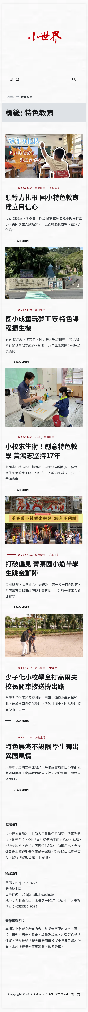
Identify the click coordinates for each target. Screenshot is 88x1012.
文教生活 (54, 188)
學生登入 (60, 994)
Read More (21, 241)
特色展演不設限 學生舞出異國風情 (42, 750)
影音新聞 (40, 188)
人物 (37, 437)
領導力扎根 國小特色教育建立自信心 (42, 201)
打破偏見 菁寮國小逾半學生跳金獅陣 (42, 568)
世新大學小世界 (43, 994)
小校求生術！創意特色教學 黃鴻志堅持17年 (41, 450)
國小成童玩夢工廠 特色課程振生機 (42, 323)
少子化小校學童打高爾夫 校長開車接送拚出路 (41, 681)
